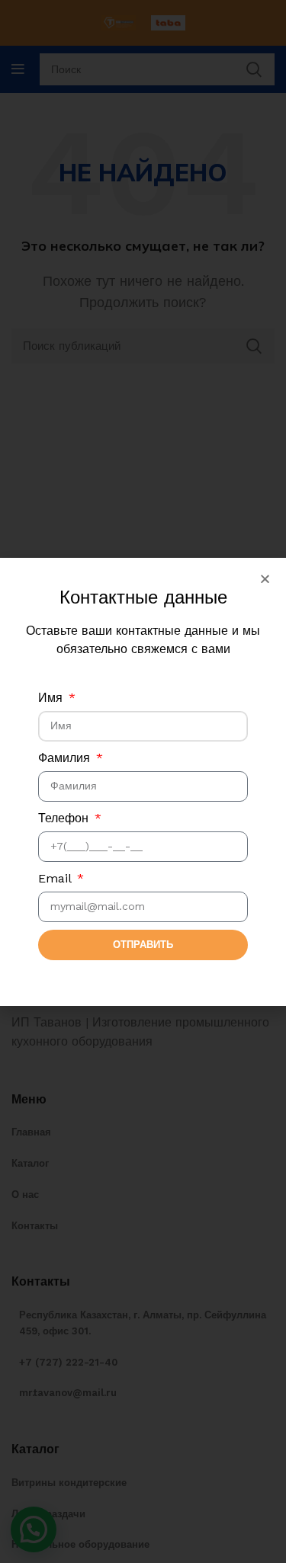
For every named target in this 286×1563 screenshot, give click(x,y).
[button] (265, 579)
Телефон (65, 818)
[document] (143, 781)
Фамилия (66, 758)
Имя (52, 697)
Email (56, 878)
